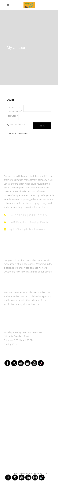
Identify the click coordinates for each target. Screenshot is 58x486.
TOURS (8, 416)
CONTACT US (11, 449)
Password (12, 115)
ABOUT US (10, 400)
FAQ (6, 441)
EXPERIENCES (11, 424)
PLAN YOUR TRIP (13, 432)
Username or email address (15, 109)
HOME (7, 391)
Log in (42, 126)
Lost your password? (17, 133)
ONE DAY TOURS (13, 408)
